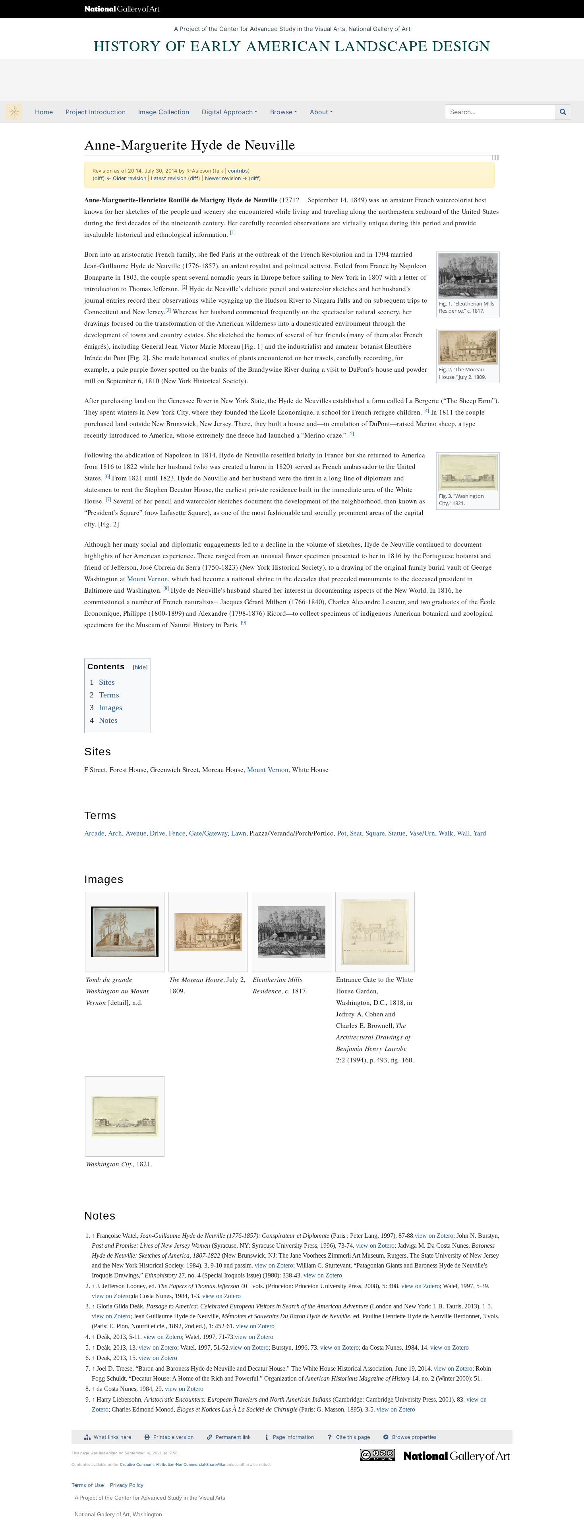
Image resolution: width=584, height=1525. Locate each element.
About (319, 112)
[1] (233, 232)
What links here (112, 1437)
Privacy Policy (126, 1485)
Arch (115, 832)
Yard (479, 832)
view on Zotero (434, 1235)
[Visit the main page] (14, 112)
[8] (166, 588)
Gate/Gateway (208, 832)
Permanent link (233, 1437)
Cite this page (353, 1437)
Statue (397, 832)
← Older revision (126, 178)
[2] (184, 287)
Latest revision (168, 178)
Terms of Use (88, 1485)
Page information (293, 1437)
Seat (356, 832)
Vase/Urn (422, 832)
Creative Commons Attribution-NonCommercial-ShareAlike (172, 1464)
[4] (426, 410)
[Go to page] (563, 111)
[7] (108, 499)
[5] (351, 433)
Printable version (173, 1437)
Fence (177, 832)
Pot (341, 832)
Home (44, 112)
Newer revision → (226, 178)
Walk (446, 832)
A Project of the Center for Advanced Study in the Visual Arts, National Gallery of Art (292, 29)
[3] (168, 310)
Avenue (136, 832)
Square (375, 832)
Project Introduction (96, 112)
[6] (107, 476)
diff (99, 178)
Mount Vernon (147, 578)
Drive (157, 832)
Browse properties (414, 1437)
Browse (281, 112)
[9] (243, 622)
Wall (463, 832)
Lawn (238, 832)
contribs (238, 171)
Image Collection (163, 112)
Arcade (94, 832)
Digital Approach (227, 112)
